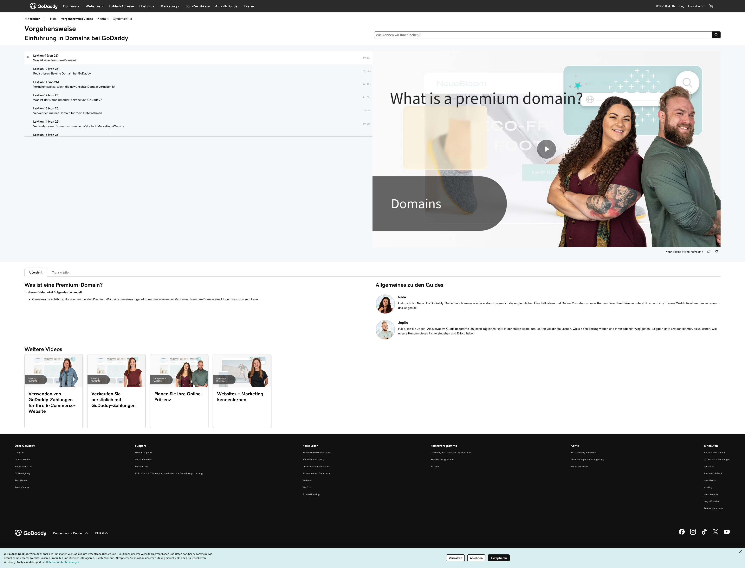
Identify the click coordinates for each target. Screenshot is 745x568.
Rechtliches (21, 480)
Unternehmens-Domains (316, 466)
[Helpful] (709, 251)
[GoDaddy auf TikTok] (704, 534)
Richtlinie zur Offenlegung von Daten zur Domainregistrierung (169, 473)
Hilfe (53, 18)
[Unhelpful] (717, 251)
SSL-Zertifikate (198, 6)
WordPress (710, 480)
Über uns (20, 452)
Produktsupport (143, 452)
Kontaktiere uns (24, 466)
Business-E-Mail (713, 473)
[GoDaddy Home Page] (31, 533)
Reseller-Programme (442, 459)
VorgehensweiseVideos (77, 18)
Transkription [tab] (61, 272)
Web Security (711, 494)
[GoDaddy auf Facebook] (681, 534)
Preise (249, 6)
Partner (435, 466)
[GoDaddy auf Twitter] (715, 534)
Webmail (307, 480)
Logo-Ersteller (712, 501)
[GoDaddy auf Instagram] (693, 534)
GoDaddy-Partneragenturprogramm (451, 452)
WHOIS (306, 487)
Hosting (708, 487)
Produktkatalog (311, 494)
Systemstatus (122, 18)
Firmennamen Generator (316, 473)
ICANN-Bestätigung (313, 459)
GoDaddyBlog (22, 473)
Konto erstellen (579, 466)
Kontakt (103, 18)
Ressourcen (141, 466)
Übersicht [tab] (35, 272)
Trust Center (22, 487)
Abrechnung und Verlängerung (587, 459)
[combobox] (543, 35)
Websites (709, 466)
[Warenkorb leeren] (711, 6)
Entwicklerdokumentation (316, 452)
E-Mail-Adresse (121, 6)
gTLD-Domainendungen (717, 459)
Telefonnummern (713, 508)
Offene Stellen (22, 459)
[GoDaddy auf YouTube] (726, 534)
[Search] (716, 34)
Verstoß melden (143, 459)
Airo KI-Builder (227, 6)
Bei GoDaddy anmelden (583, 452)
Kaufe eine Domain (714, 452)
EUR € (99, 533)
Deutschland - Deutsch (68, 533)
